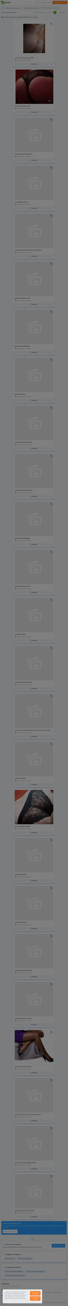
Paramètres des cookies (35, 1298)
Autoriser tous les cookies (35, 1293)
